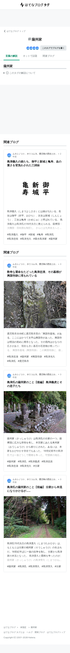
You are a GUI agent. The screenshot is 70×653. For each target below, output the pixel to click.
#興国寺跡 (36, 356)
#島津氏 (49, 234)
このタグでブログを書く (53, 48)
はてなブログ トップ (16, 31)
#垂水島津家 (40, 238)
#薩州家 (53, 238)
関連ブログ (49, 55)
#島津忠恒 (12, 238)
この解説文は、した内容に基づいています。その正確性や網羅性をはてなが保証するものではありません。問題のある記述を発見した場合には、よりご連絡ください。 (20, 73)
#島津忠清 (12, 356)
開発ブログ (40, 632)
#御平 (23, 234)
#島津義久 (12, 234)
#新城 (32, 234)
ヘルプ (30, 632)
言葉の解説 (12, 55)
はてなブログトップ (56, 632)
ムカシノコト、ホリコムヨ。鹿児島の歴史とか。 (35, 153)
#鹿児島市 (23, 360)
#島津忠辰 (47, 461)
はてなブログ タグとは (14, 632)
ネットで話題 (30, 55)
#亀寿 (40, 234)
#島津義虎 (34, 461)
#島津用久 (34, 566)
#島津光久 (25, 238)
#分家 (36, 465)
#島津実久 (47, 566)
